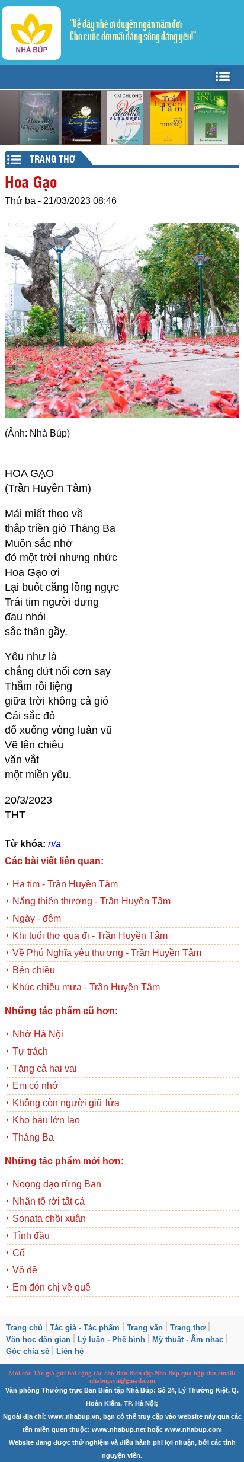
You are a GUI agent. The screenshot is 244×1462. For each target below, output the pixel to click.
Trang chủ (24, 1327)
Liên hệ (70, 1351)
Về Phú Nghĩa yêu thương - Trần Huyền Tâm (106, 953)
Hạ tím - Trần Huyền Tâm (65, 884)
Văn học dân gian (38, 1339)
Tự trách (30, 1051)
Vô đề (24, 1270)
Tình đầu (31, 1236)
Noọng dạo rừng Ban (56, 1184)
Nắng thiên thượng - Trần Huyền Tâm (91, 901)
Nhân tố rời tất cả (48, 1201)
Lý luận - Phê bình (111, 1339)
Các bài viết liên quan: (54, 861)
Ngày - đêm (36, 918)
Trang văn (145, 1327)
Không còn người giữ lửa (66, 1103)
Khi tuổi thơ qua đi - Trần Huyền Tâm (90, 936)
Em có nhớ (35, 1086)
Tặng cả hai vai (44, 1068)
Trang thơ (188, 1327)
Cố (18, 1253)
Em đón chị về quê (51, 1287)
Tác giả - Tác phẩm (85, 1327)
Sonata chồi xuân (49, 1218)
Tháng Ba (33, 1137)
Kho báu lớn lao (46, 1120)
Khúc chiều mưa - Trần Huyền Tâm (86, 987)
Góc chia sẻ (27, 1351)
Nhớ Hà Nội (37, 1034)
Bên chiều (33, 970)
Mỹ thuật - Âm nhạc (187, 1339)
